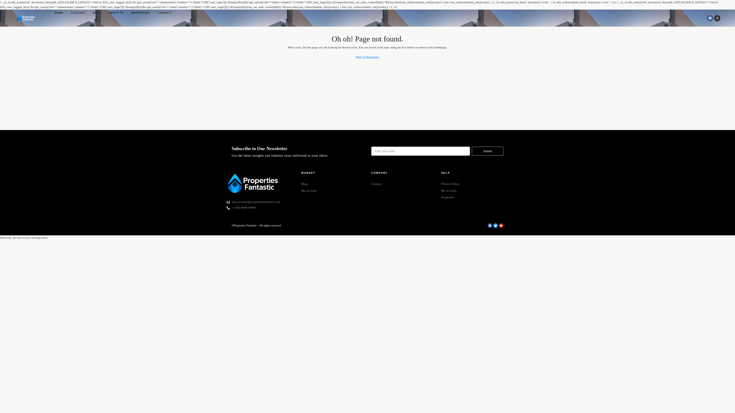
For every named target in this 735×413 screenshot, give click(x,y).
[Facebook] (710, 18)
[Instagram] (717, 18)
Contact (165, 12)
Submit (487, 151)
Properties (140, 12)
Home (59, 12)
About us (116, 12)
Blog (97, 12)
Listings (78, 12)
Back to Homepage (367, 57)
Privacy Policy (450, 183)
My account (309, 190)
